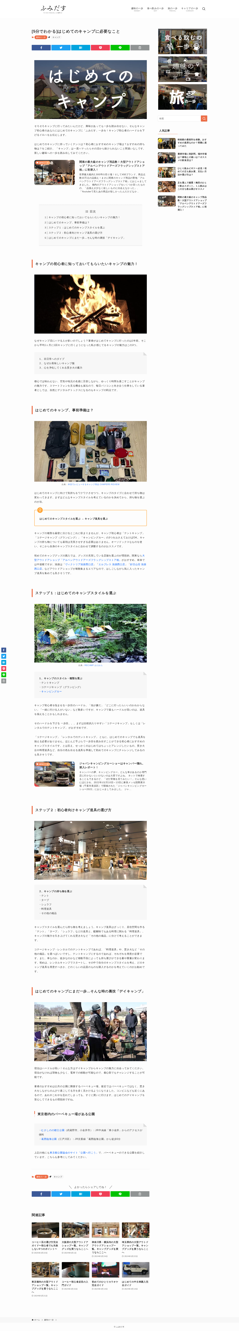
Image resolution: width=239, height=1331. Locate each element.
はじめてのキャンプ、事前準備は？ (69, 222)
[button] (41, 47)
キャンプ (56, 37)
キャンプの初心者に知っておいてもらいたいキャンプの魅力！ (84, 217)
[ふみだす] (53, 9)
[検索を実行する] (204, 118)
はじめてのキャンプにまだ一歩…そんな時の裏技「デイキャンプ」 (87, 237)
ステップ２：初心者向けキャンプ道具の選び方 (76, 232)
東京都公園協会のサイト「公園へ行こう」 (74, 1152)
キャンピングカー (51, 691)
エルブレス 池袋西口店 (112, 564)
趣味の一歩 (41, 37)
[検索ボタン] (203, 9)
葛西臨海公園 (49, 1139)
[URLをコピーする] (139, 47)
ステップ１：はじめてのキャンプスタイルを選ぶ (77, 227)
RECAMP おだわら (94, 665)
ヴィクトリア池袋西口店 (79, 564)
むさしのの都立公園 (52, 1130)
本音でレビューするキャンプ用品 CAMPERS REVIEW (94, 484)
